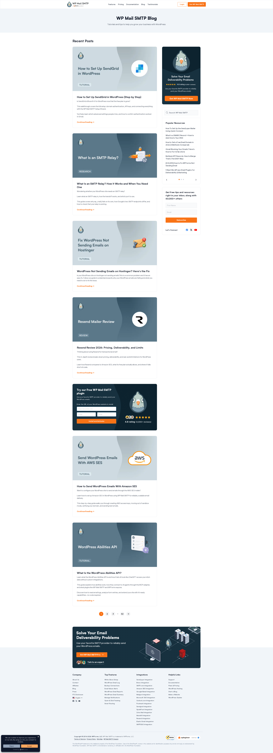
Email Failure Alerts (111, 688)
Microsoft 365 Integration (145, 697)
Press (74, 691)
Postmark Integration (144, 703)
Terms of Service (80, 739)
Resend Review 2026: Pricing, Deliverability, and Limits (110, 347)
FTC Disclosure (78, 694)
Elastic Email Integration (145, 721)
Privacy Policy (91, 739)
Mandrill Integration (143, 715)
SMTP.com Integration (144, 685)
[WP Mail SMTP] (78, 4)
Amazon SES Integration (145, 688)
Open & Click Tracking (112, 700)
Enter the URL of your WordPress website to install (95, 404)
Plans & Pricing (173, 685)
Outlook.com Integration (145, 700)
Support (171, 680)
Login (182, 4)
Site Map (100, 739)
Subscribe (181, 220)
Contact (75, 683)
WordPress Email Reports (114, 691)
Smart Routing (110, 703)
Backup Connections (112, 685)
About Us (76, 680)
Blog (143, 4)
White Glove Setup (111, 680)
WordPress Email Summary (114, 694)
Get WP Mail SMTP (196, 4)
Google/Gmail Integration (145, 691)
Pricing (121, 4)
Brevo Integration (142, 683)
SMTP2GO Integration (144, 724)
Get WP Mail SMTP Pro (90, 655)
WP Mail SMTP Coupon (111, 739)
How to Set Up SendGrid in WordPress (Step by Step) (109, 97)
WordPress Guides (175, 697)
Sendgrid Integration (143, 706)
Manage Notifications (112, 697)
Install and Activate (96, 421)
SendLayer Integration (144, 680)
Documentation (132, 4)
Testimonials (152, 4)
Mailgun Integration (143, 694)
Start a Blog (172, 691)
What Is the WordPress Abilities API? (99, 572)
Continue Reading (84, 122)
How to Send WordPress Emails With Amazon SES (107, 486)
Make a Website (174, 694)
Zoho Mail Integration (144, 712)
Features (111, 4)
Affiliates (76, 685)
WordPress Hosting (175, 688)
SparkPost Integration (144, 709)
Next (128, 618)
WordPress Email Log (112, 683)
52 (122, 614)
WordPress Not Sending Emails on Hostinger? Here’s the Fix (113, 271)
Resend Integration (143, 718)
